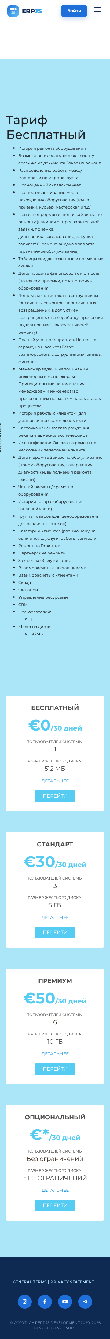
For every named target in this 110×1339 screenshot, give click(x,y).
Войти (74, 10)
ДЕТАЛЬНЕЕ (55, 781)
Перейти (55, 796)
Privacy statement (72, 1282)
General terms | (32, 1282)
